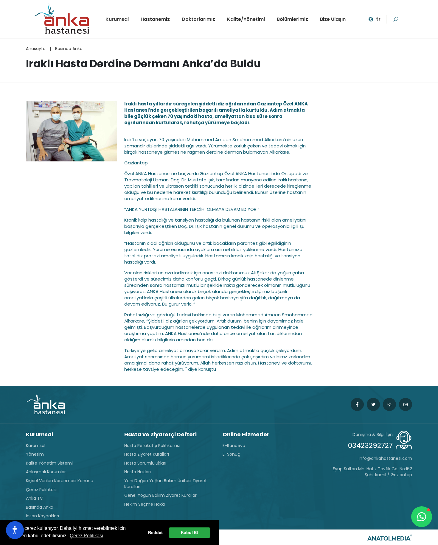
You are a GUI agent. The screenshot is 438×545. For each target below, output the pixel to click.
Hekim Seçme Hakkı (144, 504)
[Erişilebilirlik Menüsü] (15, 530)
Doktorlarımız (198, 19)
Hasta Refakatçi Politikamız (152, 446)
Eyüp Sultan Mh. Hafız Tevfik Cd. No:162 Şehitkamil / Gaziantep (372, 472)
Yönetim (35, 454)
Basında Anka (69, 49)
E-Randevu (234, 446)
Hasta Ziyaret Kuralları (146, 454)
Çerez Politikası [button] (86, 535)
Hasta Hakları (137, 472)
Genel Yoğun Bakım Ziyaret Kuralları (161, 495)
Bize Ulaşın (333, 19)
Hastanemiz (155, 19)
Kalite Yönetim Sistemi (49, 463)
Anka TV (34, 498)
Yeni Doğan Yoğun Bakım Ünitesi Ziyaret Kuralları (165, 484)
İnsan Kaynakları (42, 516)
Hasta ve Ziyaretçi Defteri (160, 434)
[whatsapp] (421, 516)
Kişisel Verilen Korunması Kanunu (59, 481)
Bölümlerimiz (292, 19)
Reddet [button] (155, 532)
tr (378, 18)
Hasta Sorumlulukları (145, 463)
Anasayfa (36, 49)
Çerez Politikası (41, 490)
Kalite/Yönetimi (246, 19)
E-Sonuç (231, 454)
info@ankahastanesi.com (385, 458)
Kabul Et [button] (189, 532)
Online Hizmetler (246, 434)
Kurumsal (117, 19)
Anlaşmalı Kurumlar (46, 472)
